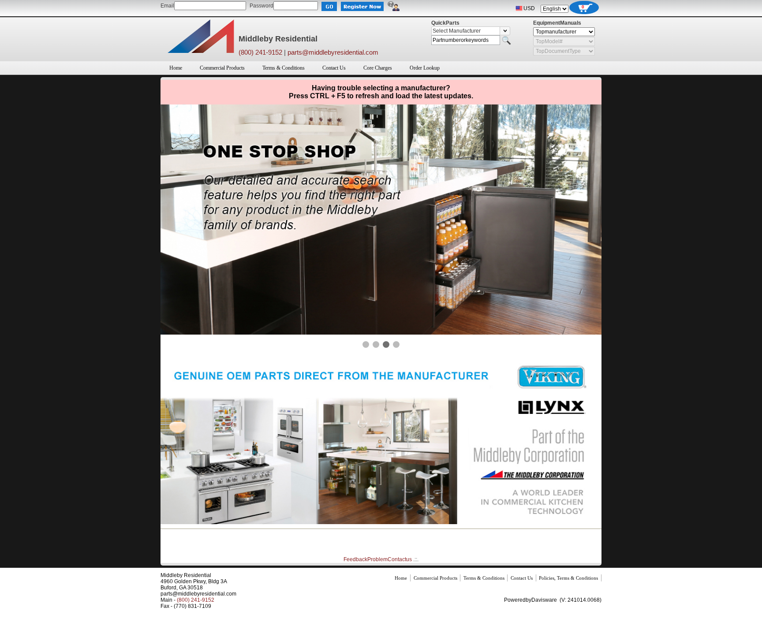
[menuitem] (176, 67)
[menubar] (304, 67)
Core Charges (377, 68)
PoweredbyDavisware (530, 600)
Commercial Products (222, 68)
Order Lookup (425, 68)
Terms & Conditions (283, 68)
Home (175, 68)
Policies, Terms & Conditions (568, 578)
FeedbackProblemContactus (378, 559)
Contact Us (334, 68)
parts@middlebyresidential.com (333, 52)
